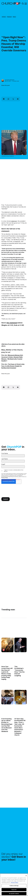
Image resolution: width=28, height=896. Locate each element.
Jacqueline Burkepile (9, 79)
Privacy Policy (4, 477)
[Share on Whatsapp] (8, 99)
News (14, 16)
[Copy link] (17, 99)
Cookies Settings (14, 885)
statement (14, 221)
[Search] (23, 3)
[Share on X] (13, 99)
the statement (12, 323)
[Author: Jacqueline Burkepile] (2, 80)
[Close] (26, 875)
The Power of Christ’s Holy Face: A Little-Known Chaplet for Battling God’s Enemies (12, 366)
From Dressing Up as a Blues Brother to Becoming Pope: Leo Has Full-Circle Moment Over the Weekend (7, 725)
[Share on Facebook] (3, 99)
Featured (9, 16)
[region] (14, 884)
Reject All (14, 889)
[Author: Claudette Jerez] (17, 650)
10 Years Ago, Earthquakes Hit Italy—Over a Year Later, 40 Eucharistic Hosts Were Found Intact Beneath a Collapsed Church (19, 727)
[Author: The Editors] (4, 650)
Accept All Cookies (14, 893)
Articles (4, 16)
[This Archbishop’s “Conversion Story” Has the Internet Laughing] (20, 645)
